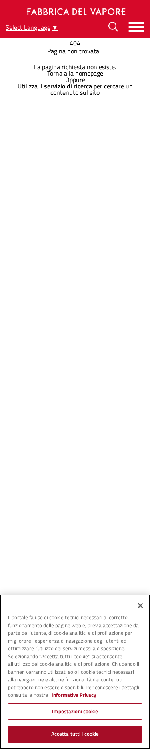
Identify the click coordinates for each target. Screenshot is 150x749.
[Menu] (136, 27)
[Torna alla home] (75, 11)
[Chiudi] (140, 605)
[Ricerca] (113, 27)
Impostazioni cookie (75, 711)
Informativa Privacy (74, 695)
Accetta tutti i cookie (75, 734)
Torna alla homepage (75, 73)
